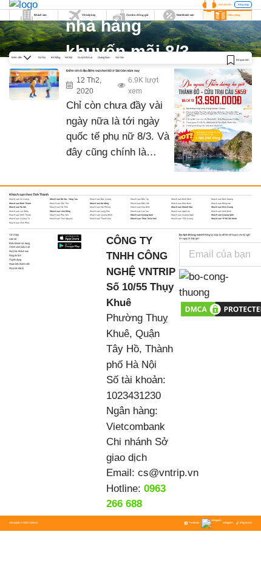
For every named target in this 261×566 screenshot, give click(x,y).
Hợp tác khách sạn (19, 251)
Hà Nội (68, 57)
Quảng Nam (104, 57)
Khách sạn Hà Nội (17, 207)
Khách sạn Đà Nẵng (99, 203)
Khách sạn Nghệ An (180, 211)
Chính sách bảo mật (19, 246)
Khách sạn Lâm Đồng (60, 211)
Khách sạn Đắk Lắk (139, 203)
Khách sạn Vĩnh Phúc (19, 223)
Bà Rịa (42, 57)
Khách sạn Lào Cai (139, 211)
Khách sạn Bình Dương (222, 199)
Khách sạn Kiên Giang (222, 207)
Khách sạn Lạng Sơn (100, 211)
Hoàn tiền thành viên (19, 263)
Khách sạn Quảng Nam (141, 215)
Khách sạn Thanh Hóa (100, 218)
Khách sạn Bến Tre (139, 199)
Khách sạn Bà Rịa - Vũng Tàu (64, 199)
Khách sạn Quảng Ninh (222, 215)
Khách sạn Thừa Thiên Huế (143, 218)
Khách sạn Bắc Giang (100, 199)
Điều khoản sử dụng (19, 243)
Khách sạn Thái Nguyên (61, 218)
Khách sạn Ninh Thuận (20, 215)
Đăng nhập (243, 4)
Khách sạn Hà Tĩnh (59, 207)
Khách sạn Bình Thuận (20, 203)
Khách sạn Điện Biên (181, 203)
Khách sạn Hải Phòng (100, 207)
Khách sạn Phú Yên (59, 215)
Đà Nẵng (55, 57)
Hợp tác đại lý (16, 268)
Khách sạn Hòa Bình (140, 207)
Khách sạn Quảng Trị (19, 218)
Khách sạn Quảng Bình (101, 215)
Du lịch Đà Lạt (85, 57)
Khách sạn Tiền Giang (182, 218)
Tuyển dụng (15, 259)
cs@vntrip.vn (168, 473)
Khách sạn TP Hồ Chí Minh (224, 218)
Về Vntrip (14, 234)
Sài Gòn (119, 57)
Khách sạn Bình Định (181, 199)
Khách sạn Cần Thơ (59, 203)
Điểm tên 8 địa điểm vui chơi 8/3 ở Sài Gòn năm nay (103, 70)
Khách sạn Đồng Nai (221, 203)
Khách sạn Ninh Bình (221, 211)
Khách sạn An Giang (19, 199)
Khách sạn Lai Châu (19, 211)
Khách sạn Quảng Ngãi (182, 215)
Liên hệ (12, 238)
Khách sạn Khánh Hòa (181, 207)
